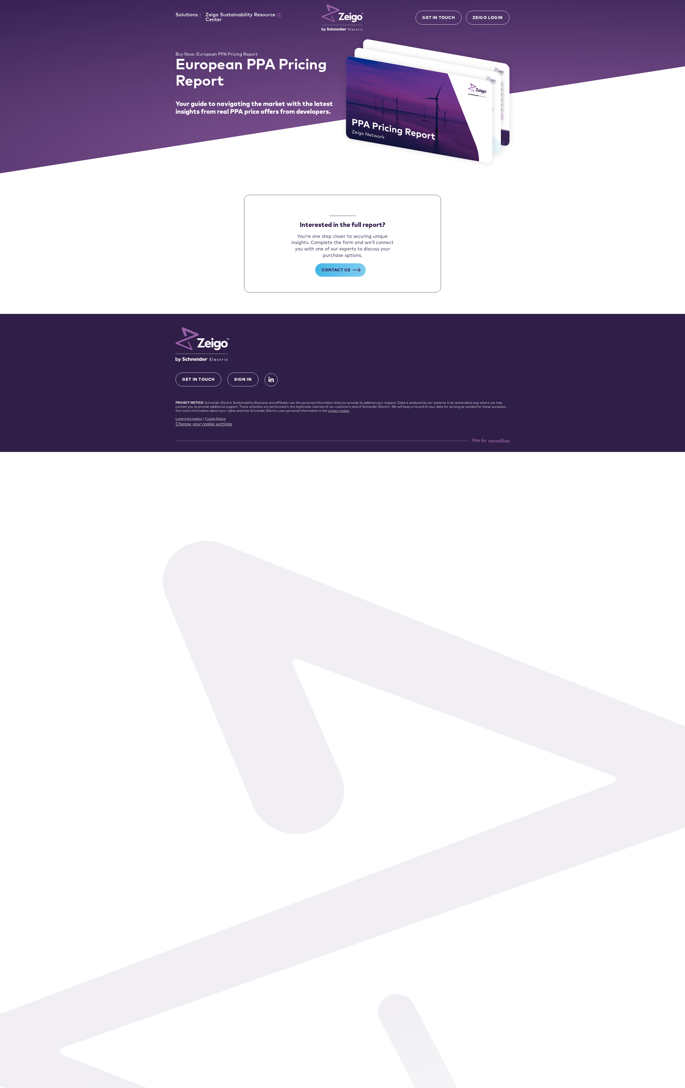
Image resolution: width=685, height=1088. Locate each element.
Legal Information (189, 419)
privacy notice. (339, 411)
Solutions (187, 15)
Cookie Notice (215, 419)
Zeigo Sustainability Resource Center (240, 17)
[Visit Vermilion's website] (498, 441)
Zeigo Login (488, 18)
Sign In (243, 380)
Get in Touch (438, 18)
